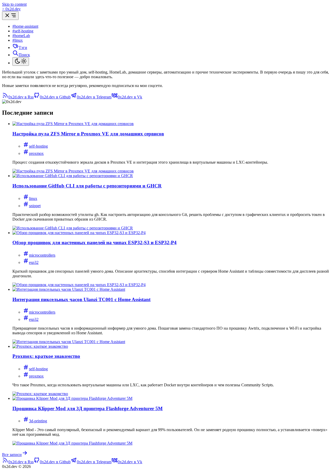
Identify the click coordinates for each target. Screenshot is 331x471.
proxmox (36, 153)
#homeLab (21, 35)
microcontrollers (42, 255)
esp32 (34, 262)
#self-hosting (22, 31)
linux (33, 198)
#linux (17, 40)
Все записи (12, 454)
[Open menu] (10, 15)
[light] (20, 61)
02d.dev (11, 9)
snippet (35, 206)
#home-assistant (25, 26)
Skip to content (14, 4)
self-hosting (38, 146)
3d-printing (38, 421)
